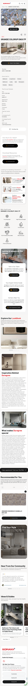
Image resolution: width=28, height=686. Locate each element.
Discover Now (8, 534)
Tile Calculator (11, 145)
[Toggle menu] (24, 3)
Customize (14, 674)
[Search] (19, 3)
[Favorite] (25, 34)
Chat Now (15, 290)
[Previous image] (3, 17)
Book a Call (15, 275)
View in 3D (14, 29)
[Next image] (24, 17)
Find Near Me (15, 129)
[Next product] (25, 487)
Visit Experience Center (14, 307)
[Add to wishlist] (25, 492)
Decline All (14, 677)
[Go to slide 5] (15, 26)
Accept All (14, 681)
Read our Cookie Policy (16, 670)
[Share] (21, 34)
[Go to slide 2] (12, 26)
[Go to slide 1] (11, 26)
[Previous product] (2, 487)
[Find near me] (22, 3)
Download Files (11, 161)
